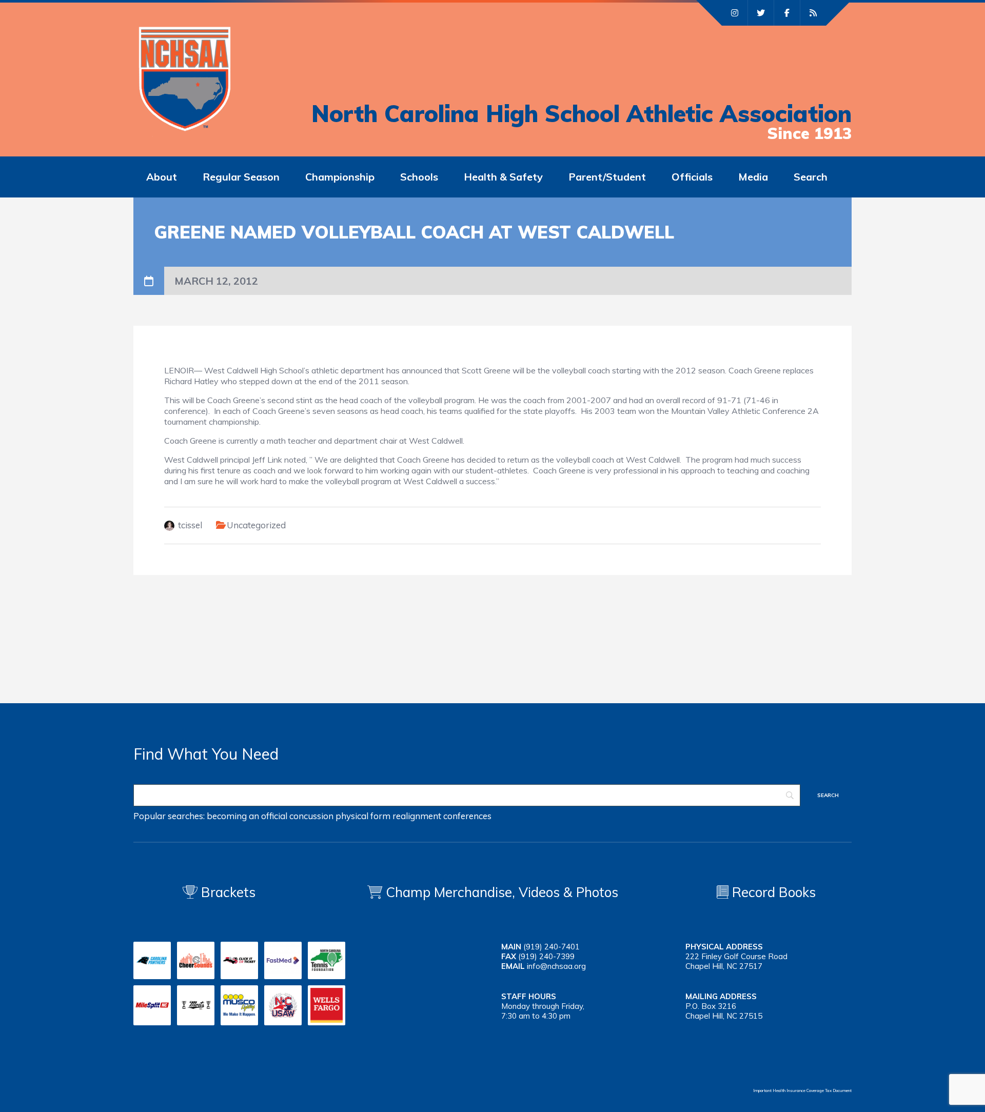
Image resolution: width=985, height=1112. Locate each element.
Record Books (772, 892)
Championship (340, 176)
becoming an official (247, 815)
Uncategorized (256, 525)
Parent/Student (607, 176)
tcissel (190, 525)
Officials (692, 176)
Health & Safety (503, 176)
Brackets (226, 892)
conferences (467, 815)
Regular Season (241, 176)
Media (753, 176)
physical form (363, 815)
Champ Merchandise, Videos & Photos (502, 892)
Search (811, 176)
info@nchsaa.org (556, 966)
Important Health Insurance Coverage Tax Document (802, 1090)
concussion (311, 815)
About (161, 176)
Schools (419, 176)
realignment (416, 815)
